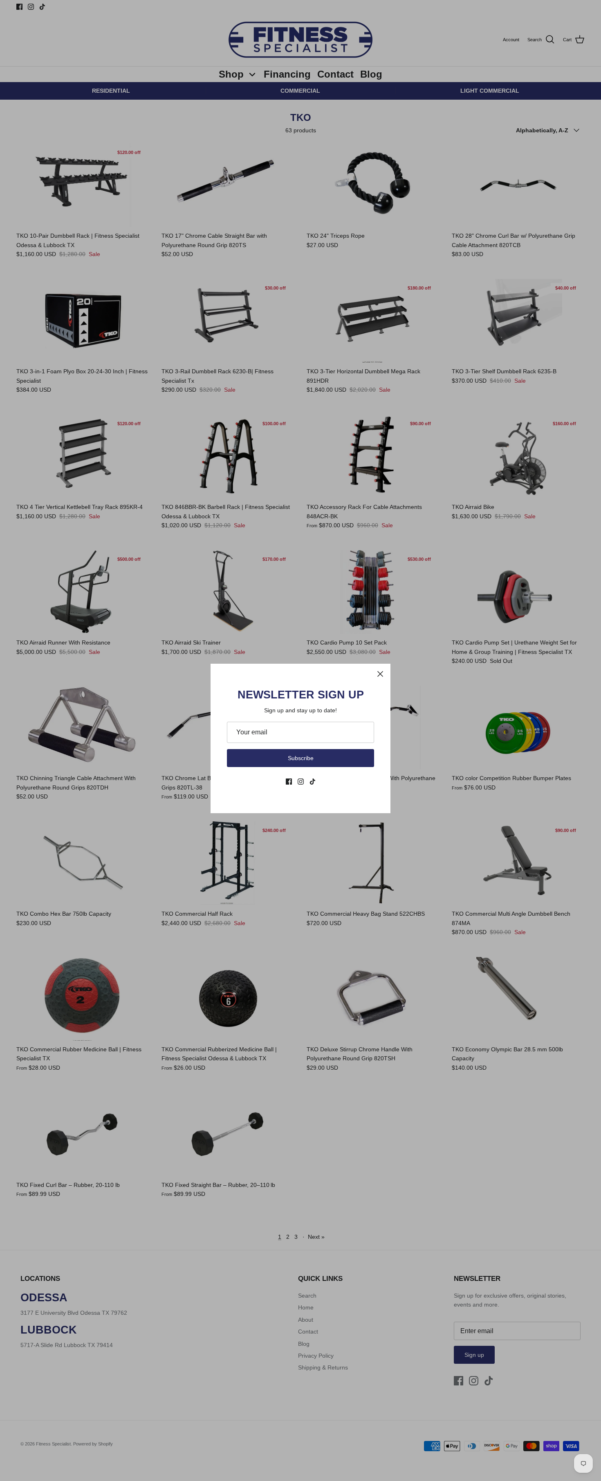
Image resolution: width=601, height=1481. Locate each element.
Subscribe (301, 758)
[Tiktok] (312, 781)
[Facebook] (289, 781)
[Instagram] (301, 781)
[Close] (380, 674)
